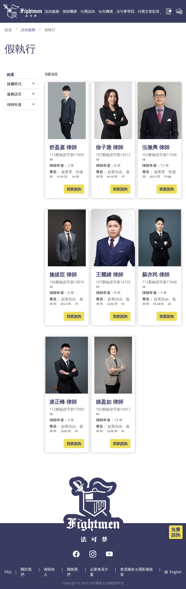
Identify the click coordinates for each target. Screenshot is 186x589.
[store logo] (22, 11)
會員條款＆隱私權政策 (136, 572)
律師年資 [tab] (14, 104)
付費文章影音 (148, 11)
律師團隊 (70, 11)
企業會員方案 (99, 572)
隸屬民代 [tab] (14, 83)
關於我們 (26, 572)
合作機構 (105, 11)
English (175, 571)
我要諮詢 (74, 189)
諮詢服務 (52, 11)
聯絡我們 (72, 572)
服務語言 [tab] (14, 94)
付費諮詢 (88, 11)
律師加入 (49, 572)
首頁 (9, 29)
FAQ (8, 571)
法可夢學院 (125, 11)
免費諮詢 (175, 532)
